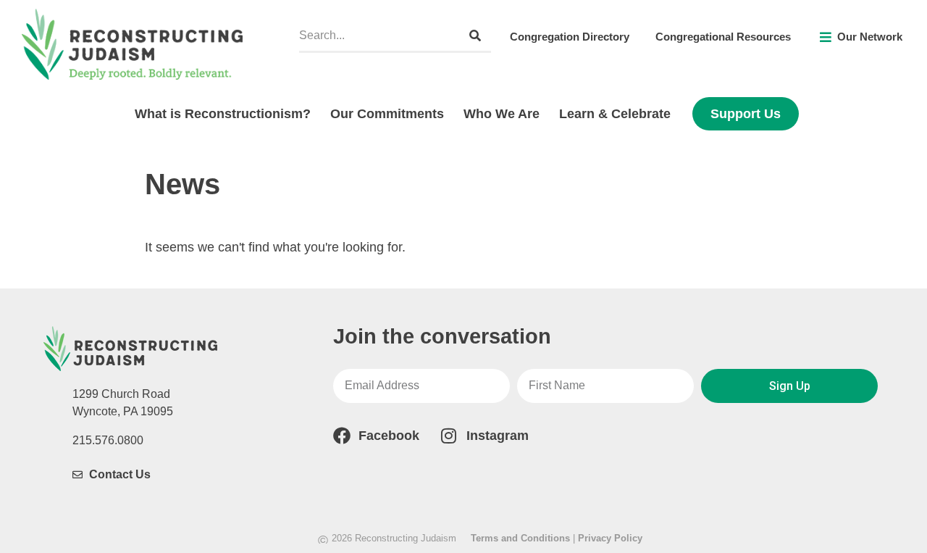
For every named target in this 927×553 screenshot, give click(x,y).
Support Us (745, 114)
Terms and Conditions (520, 538)
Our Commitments (387, 114)
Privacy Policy (610, 538)
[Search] (475, 36)
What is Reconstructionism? (223, 114)
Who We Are (502, 114)
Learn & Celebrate (615, 114)
